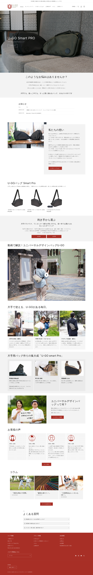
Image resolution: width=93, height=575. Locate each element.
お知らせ (62, 538)
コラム (35, 543)
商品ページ (16, 47)
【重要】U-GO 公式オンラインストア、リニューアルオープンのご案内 (41, 110)
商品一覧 (10, 541)
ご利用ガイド (11, 538)
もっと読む (46, 464)
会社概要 (62, 543)
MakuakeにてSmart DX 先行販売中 (33, 113)
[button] (29, 6)
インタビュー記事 (57, 417)
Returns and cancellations (14, 548)
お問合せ (62, 541)
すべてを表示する (46, 504)
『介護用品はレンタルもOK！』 (70, 494)
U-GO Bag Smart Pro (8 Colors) (53, 209)
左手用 (54, 236)
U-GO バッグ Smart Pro (13, 543)
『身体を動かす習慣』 (20, 493)
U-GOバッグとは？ (55, 168)
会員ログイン (11, 545)
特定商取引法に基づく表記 (66, 545)
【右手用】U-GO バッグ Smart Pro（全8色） (17, 209)
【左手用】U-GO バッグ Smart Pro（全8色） (36, 209)
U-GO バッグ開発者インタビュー (41, 541)
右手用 (38, 236)
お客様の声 (36, 545)
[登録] (30, 555)
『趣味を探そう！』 (44, 493)
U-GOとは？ (36, 538)
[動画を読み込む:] (46, 275)
